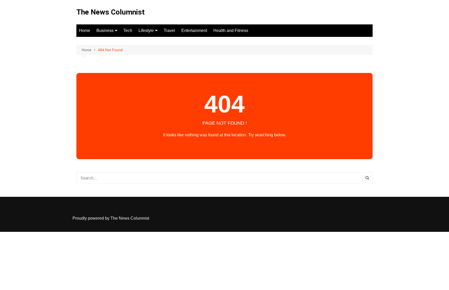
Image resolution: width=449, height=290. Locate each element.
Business (105, 30)
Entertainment (194, 30)
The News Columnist (110, 12)
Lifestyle (146, 30)
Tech (127, 30)
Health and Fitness (230, 30)
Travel (169, 30)
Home (84, 30)
